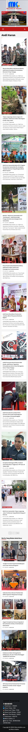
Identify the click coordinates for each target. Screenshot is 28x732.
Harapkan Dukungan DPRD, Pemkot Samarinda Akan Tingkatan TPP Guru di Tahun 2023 (14, 464)
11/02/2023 (6, 222)
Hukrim (8, 618)
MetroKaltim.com (20, 727)
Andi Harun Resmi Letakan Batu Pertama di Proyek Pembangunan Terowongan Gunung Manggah (12, 414)
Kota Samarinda (10, 648)
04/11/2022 (6, 516)
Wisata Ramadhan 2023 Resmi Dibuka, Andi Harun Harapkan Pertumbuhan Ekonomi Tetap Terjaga (13, 70)
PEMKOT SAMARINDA (7, 64)
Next (18, 533)
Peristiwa (17, 648)
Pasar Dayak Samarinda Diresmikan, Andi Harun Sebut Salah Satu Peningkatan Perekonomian (13, 267)
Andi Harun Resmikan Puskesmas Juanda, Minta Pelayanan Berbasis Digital (12, 315)
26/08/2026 (6, 567)
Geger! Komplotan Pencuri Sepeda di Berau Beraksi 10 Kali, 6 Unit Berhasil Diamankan (13, 623)
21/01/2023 (6, 418)
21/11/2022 (6, 468)
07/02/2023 (6, 319)
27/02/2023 (6, 122)
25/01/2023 (6, 369)
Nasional (9, 679)
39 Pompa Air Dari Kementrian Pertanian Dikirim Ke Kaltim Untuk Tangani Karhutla (14, 685)
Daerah (8, 588)
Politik (13, 588)
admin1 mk (11, 73)
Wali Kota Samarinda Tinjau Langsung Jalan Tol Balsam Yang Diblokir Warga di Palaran (14, 512)
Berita (4, 559)
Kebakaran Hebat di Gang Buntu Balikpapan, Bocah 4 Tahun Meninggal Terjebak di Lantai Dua (13, 654)
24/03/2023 (6, 73)
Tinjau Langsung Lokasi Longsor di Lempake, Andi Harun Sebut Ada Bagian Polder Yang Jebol (14, 118)
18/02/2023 (6, 172)
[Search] (25, 29)
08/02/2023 (6, 271)
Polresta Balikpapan (11, 559)
